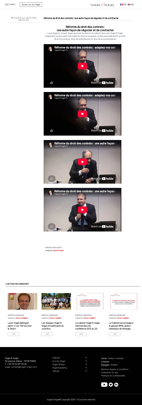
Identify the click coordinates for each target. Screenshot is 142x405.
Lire (13, 334)
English (114, 364)
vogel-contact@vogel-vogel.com (21, 367)
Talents (55, 371)
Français (105, 364)
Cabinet (56, 357)
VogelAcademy (59, 367)
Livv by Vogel (58, 361)
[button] (43, 4)
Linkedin (120, 358)
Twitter (111, 358)
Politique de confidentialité (113, 375)
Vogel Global (58, 364)
